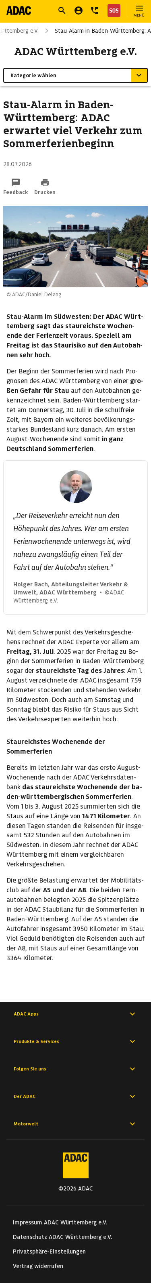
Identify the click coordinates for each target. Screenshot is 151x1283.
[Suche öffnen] (62, 10)
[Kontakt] (94, 10)
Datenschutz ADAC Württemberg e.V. (62, 1237)
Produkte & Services (36, 1041)
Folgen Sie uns (30, 1069)
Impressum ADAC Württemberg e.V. (60, 1222)
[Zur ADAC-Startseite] (18, 10)
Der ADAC (24, 1096)
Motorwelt (26, 1124)
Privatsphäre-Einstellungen (49, 1251)
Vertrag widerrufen (38, 1266)
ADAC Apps (26, 1014)
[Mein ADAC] (78, 10)
